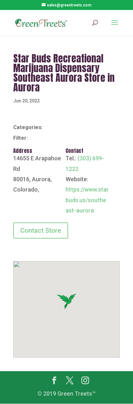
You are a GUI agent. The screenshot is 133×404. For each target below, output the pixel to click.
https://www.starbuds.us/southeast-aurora (87, 200)
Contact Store (40, 230)
